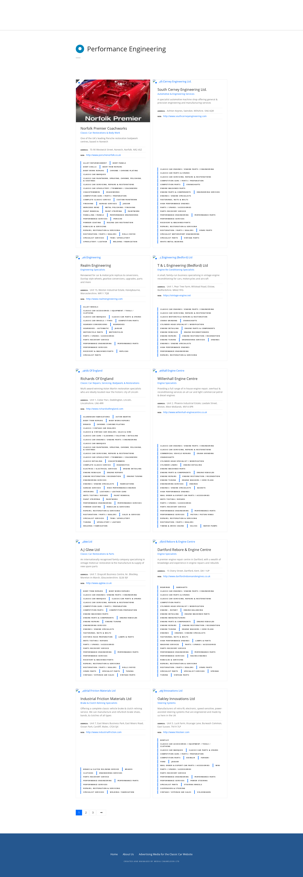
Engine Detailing (169, 328)
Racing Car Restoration (120, 222)
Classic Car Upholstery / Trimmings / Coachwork (110, 188)
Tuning (87, 522)
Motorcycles (116, 332)
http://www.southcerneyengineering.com (185, 116)
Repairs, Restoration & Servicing (101, 230)
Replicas (124, 351)
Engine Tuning (168, 340)
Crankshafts (193, 184)
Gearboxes (119, 324)
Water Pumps (210, 526)
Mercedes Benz (91, 207)
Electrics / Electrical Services (100, 469)
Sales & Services (131, 514)
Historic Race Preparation (98, 637)
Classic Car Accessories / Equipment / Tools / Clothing (108, 311)
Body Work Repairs (93, 170)
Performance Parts (205, 215)
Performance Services (95, 219)
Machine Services (169, 644)
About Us (128, 854)
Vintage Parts (191, 238)
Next (101, 812)
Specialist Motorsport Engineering (179, 234)
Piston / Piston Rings (202, 514)
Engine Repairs (168, 336)
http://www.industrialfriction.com (104, 732)
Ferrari (205, 758)
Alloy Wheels (90, 307)
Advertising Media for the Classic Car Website (166, 854)
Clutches (88, 773)
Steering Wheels (193, 784)
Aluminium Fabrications (96, 417)
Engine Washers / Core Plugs (198, 480)
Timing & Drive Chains (172, 526)
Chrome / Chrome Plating (124, 170)
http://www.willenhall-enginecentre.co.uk (185, 412)
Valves (193, 526)
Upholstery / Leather (95, 241)
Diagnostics (123, 465)
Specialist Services (93, 238)
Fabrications (127, 484)
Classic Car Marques (94, 174)
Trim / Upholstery (120, 238)
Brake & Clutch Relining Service (101, 769)
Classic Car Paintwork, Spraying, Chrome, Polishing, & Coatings (112, 179)
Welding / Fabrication (125, 241)
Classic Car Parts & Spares (175, 173)
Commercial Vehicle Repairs (175, 453)
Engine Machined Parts (173, 188)
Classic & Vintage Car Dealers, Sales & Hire (107, 432)
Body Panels (119, 163)
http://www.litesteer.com (176, 732)
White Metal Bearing (171, 241)
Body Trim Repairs (112, 167)
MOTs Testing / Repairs (95, 495)
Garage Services (108, 203)
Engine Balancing (193, 610)
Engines (215, 340)
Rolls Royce (129, 234)
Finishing (88, 203)
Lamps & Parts (126, 637)
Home (114, 854)
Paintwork (134, 211)
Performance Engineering (124, 215)
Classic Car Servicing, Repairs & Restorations (108, 184)
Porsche (117, 219)
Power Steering (199, 780)
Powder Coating (92, 222)
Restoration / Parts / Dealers (99, 234)
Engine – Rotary (169, 610)
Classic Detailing (92, 461)
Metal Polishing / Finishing (120, 207)
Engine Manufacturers (172, 618)
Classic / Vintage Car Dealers (99, 428)
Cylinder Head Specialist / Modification (182, 324)
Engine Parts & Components (175, 192)
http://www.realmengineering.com (104, 298)
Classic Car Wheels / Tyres (98, 320)
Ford (163, 761)
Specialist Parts (169, 238)
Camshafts (182, 587)
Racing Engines (198, 656)
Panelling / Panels (93, 215)
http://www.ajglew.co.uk (99, 583)
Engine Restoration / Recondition (201, 336)
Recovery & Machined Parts (175, 222)
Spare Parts (205, 230)
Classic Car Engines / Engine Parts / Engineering (187, 169)
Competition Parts (170, 184)
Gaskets (201, 488)
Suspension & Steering (172, 788)
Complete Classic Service (97, 199)
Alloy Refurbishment (95, 163)
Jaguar (126, 203)
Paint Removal (91, 211)
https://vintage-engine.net (177, 295)
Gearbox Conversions (95, 324)
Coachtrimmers (91, 192)
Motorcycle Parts (93, 332)
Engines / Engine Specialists (175, 196)
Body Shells (90, 167)
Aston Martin (123, 417)
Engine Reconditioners (196, 332)
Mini (218, 765)
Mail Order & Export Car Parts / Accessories (185, 495)
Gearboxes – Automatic (96, 328)
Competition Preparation (123, 610)
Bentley (164, 740)
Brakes (87, 424)
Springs (215, 671)
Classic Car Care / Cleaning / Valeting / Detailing (110, 436)
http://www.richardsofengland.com (104, 408)
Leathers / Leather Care (113, 491)
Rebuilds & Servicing (94, 226)
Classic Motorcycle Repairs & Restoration (183, 317)
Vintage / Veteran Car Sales (98, 675)
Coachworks (113, 192)
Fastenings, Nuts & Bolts (174, 199)
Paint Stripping (113, 211)
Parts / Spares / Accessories (175, 207)
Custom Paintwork (127, 199)
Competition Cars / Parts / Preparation (105, 196)
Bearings (165, 587)
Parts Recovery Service (173, 211)
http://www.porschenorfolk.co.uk (103, 154)
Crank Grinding (168, 320)
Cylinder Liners (169, 465)
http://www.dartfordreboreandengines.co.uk (186, 576)
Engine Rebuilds (169, 332)
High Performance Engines (175, 203)
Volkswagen (204, 792)
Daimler (190, 758)
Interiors (88, 491)
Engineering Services (208, 192)
